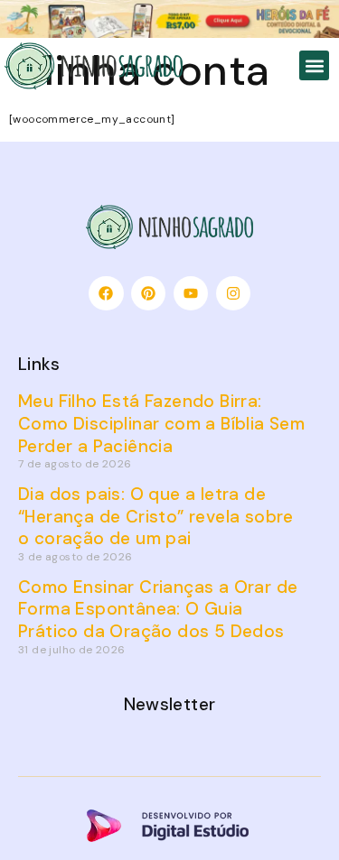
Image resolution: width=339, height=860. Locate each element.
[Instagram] (233, 293)
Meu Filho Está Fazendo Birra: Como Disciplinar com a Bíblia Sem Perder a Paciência (161, 423)
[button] (314, 65)
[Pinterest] (148, 293)
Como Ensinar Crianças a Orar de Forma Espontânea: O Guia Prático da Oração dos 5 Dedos (157, 609)
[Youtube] (191, 293)
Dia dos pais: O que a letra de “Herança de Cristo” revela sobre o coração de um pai (156, 516)
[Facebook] (106, 293)
